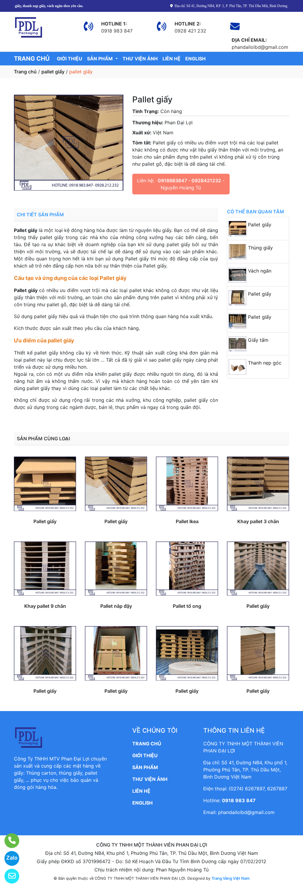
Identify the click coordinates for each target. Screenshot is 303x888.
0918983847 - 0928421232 (189, 180)
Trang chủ (25, 72)
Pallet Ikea (187, 521)
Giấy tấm (258, 340)
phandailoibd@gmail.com (246, 812)
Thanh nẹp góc (264, 363)
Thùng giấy (260, 248)
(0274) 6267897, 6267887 (258, 789)
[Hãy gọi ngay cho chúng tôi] (8, 840)
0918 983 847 (239, 800)
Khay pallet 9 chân (45, 606)
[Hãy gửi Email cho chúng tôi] (8, 876)
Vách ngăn (259, 271)
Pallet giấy (259, 225)
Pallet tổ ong (187, 606)
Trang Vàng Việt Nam (230, 878)
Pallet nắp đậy (116, 606)
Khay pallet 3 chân (258, 521)
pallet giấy (53, 72)
